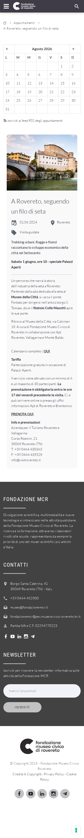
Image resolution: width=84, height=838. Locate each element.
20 (40, 92)
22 (62, 92)
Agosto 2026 (42, 49)
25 (18, 100)
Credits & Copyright (27, 774)
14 (52, 83)
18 (18, 92)
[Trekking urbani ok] (42, 163)
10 (7, 83)
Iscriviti (22, 707)
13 (40, 83)
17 (7, 92)
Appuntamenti (24, 23)
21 (52, 92)
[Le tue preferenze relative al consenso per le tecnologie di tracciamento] (76, 830)
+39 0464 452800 (24, 598)
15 (62, 83)
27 (40, 100)
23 (73, 92)
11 (18, 83)
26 (29, 100)
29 (62, 100)
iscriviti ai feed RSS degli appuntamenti (35, 120)
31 (7, 109)
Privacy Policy (54, 774)
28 (52, 100)
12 (29, 83)
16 (73, 83)
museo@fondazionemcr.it (29, 607)
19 (29, 92)
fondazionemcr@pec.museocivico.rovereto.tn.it (45, 616)
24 (7, 100)
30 (73, 100)
